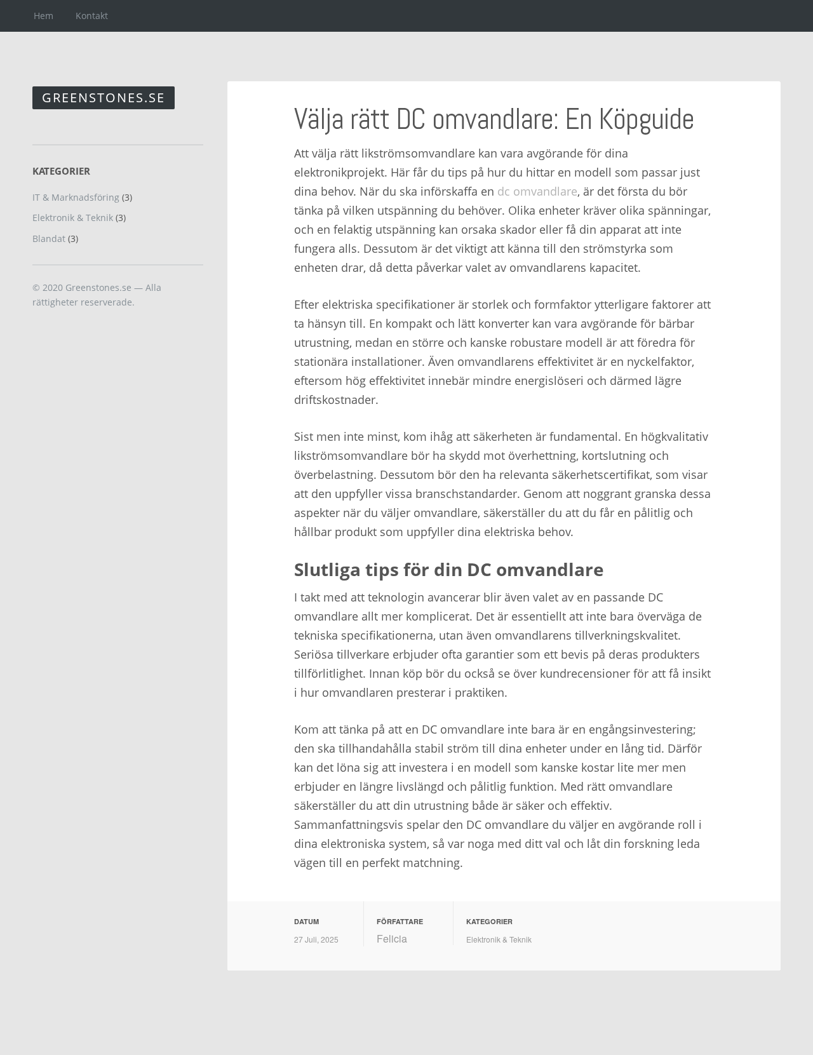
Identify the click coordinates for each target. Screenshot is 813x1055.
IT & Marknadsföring (75, 197)
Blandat (48, 238)
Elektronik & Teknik (499, 939)
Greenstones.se (103, 97)
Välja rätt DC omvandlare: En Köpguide (494, 119)
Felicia (392, 938)
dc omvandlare (537, 191)
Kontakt (92, 16)
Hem (43, 16)
